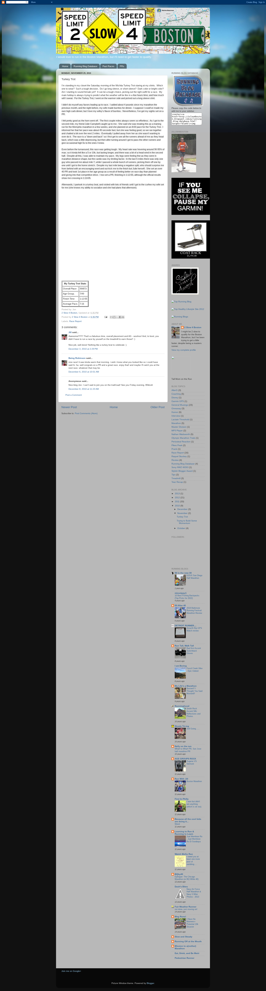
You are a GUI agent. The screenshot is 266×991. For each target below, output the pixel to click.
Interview (175, 416)
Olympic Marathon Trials (183, 438)
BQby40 (179, 874)
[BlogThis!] (114, 317)
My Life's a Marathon (186, 686)
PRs (122, 66)
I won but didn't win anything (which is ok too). (194, 804)
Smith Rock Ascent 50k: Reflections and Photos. (193, 712)
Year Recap (177, 482)
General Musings (179, 405)
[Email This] (111, 317)
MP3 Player (177, 430)
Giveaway (176, 408)
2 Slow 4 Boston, (70, 313)
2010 (177, 506)
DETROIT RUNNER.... (185, 625)
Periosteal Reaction (180, 442)
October (181, 528)
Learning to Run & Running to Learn (184, 832)
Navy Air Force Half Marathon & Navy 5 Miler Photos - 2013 (194, 893)
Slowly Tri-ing (182, 726)
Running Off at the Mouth (188, 941)
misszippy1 (181, 593)
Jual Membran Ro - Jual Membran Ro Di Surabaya (194, 839)
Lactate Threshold (180, 419)
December (182, 509)
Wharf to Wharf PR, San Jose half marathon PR (188, 750)
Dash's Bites (181, 887)
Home (65, 66)
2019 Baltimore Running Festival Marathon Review (194, 610)
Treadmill (175, 478)
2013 (177, 493)
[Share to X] (117, 317)
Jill (70, 332)
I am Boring (181, 666)
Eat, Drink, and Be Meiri (187, 953)
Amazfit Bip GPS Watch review (194, 629)
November (182, 513)
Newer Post (69, 407)
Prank (174, 449)
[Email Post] (105, 317)
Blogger (150, 983)
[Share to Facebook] (120, 317)
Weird (177, 824)
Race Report (75, 321)
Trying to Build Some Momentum (187, 522)
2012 (177, 497)
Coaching (176, 394)
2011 (177, 501)
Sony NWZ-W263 (179, 467)
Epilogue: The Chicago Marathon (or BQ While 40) (186, 878)
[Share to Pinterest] (123, 317)
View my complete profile (183, 350)
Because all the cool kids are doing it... (188, 820)
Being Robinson (77, 358)
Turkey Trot (182, 517)
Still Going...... (193, 729)
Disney (174, 397)
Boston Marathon (194, 781)
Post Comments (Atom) (86, 413)
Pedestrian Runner (184, 958)
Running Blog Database (85, 66)
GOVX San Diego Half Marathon (194, 576)
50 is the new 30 (183, 573)
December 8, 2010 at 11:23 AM (84, 389)
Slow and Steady (183, 937)
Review (175, 460)
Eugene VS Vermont (192, 762)
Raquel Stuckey (179, 456)
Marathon (176, 423)
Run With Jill (181, 779)
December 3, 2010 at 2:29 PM (83, 349)
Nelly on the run (183, 746)
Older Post (158, 407)
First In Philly (182, 799)
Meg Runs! (180, 916)
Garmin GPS (177, 401)
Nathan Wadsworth (180, 434)
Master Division (178, 427)
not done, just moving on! (186, 909)
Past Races (108, 66)
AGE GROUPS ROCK (185, 759)
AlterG (174, 390)
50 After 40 (180, 605)
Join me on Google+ (71, 971)
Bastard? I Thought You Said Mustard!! (194, 691)
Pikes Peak (176, 445)
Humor (174, 412)
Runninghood (182, 706)
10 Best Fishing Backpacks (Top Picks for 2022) (187, 596)
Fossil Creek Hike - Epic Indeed (194, 669)
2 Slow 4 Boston (80, 317)
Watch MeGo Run (184, 854)
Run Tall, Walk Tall (184, 646)
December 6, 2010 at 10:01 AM (84, 372)
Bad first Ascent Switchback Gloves (194, 650)
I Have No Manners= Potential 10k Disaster (192, 923)
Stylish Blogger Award (182, 471)
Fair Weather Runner (185, 907)
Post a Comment (73, 395)
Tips (173, 475)
